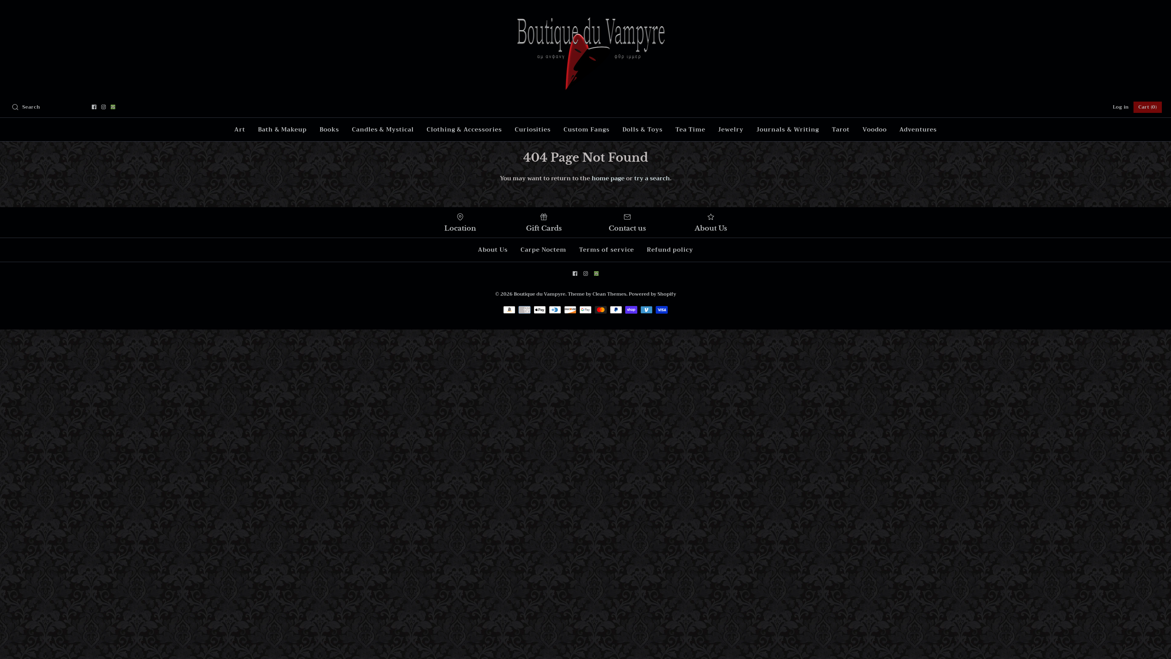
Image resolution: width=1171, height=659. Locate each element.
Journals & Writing (787, 129)
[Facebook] (94, 107)
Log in (1121, 107)
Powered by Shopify (652, 294)
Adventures (918, 129)
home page (608, 178)
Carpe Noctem (543, 250)
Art (239, 129)
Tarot (841, 129)
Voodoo (874, 129)
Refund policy (670, 250)
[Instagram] (103, 107)
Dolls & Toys (642, 129)
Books (329, 129)
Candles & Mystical (383, 129)
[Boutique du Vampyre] (585, 10)
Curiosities (533, 129)
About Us (493, 250)
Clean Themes (609, 294)
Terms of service (606, 250)
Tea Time (690, 129)
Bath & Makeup (282, 129)
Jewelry (730, 129)
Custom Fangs (586, 129)
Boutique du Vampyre (539, 294)
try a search (652, 178)
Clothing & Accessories (464, 129)
